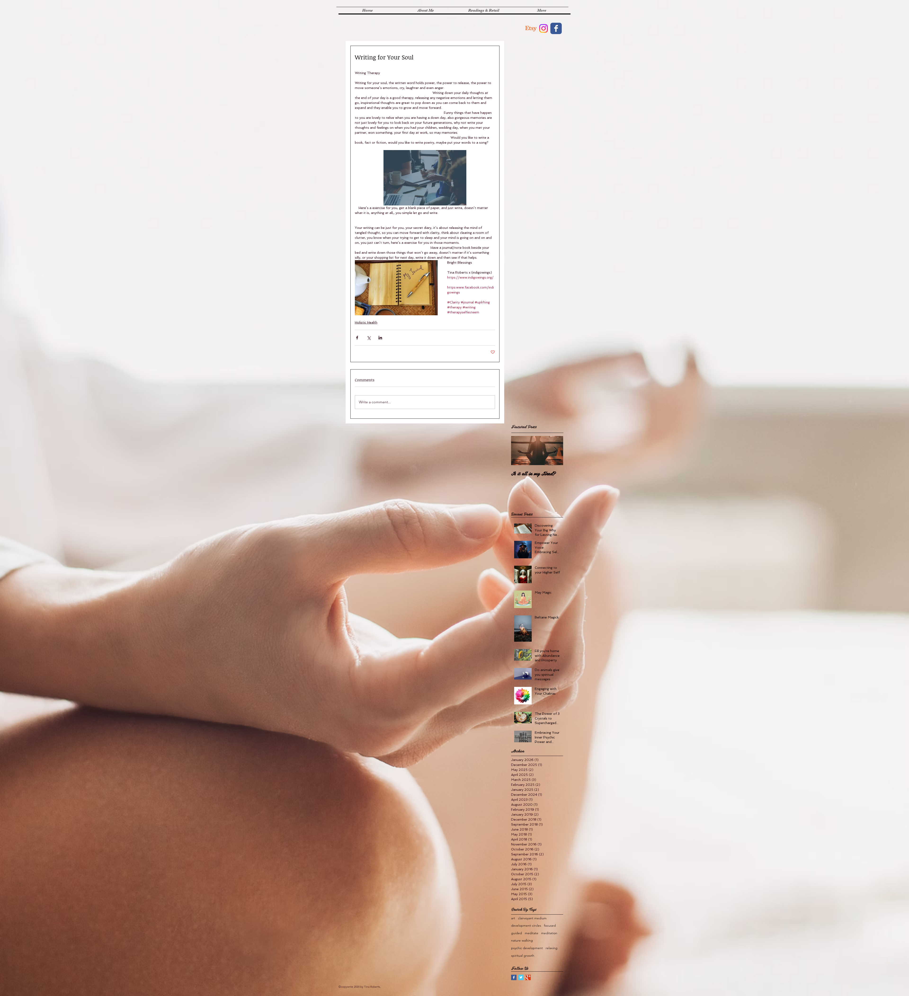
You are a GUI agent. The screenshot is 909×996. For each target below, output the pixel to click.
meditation (549, 933)
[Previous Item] (519, 450)
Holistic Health (366, 322)
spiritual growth (522, 955)
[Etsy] (531, 28)
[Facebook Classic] (556, 28)
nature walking (522, 940)
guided (516, 933)
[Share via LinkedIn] (380, 337)
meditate (531, 933)
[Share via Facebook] (357, 337)
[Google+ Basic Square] (528, 977)
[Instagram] (543, 28)
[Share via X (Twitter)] (368, 337)
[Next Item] (555, 450)
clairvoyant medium (532, 918)
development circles (526, 925)
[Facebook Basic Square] (514, 977)
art (513, 918)
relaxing (551, 948)
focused (550, 925)
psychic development (527, 948)
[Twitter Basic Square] (521, 977)
